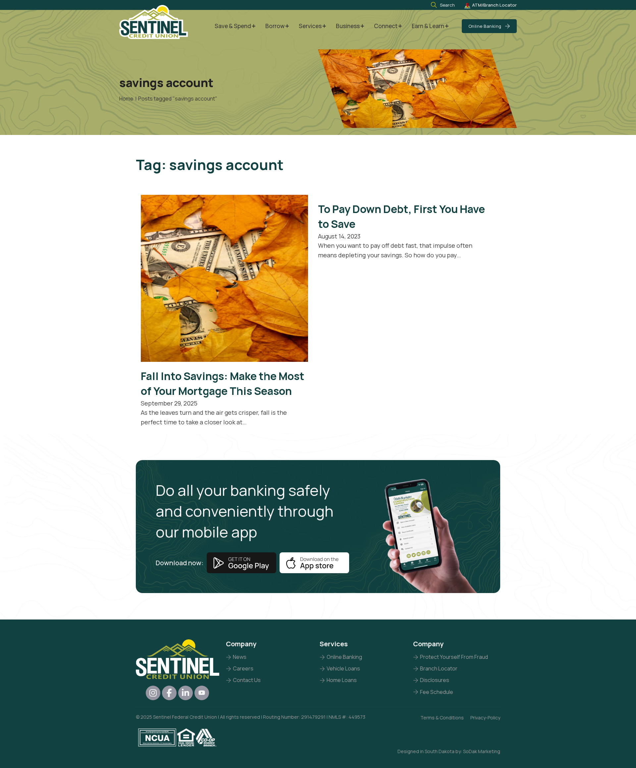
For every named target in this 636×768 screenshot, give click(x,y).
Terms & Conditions (442, 717)
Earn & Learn (428, 26)
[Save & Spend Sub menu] (253, 26)
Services (310, 26)
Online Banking (485, 26)
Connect (386, 26)
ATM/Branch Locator (494, 5)
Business (348, 26)
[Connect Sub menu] (400, 26)
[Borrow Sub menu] (287, 26)
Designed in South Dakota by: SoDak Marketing (449, 751)
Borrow (275, 26)
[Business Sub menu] (362, 26)
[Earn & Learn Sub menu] (447, 26)
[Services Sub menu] (324, 26)
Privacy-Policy (485, 717)
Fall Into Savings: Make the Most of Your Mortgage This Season (222, 383)
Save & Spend (233, 26)
